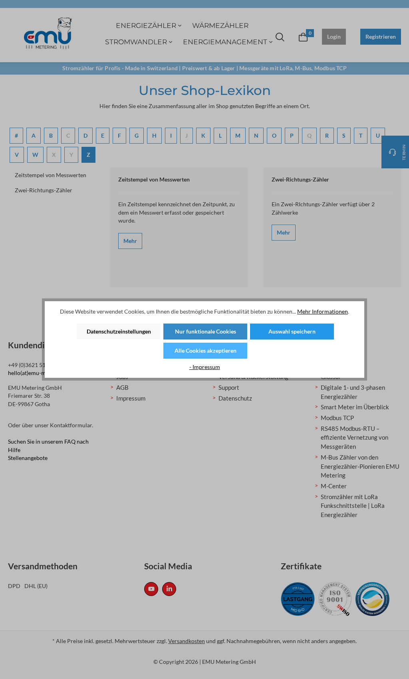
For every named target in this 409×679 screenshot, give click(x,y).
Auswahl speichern (292, 331)
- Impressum (204, 366)
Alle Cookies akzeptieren (205, 350)
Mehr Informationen (322, 311)
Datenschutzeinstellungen (119, 331)
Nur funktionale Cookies (205, 331)
